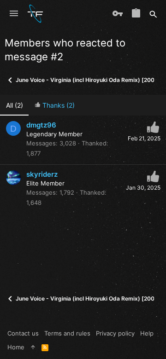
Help (147, 333)
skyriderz (42, 174)
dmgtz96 (41, 125)
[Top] (33, 347)
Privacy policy (115, 333)
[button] (14, 14)
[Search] (153, 13)
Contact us (23, 333)
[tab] (54, 105)
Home (15, 347)
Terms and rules (67, 333)
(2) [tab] (14, 105)
